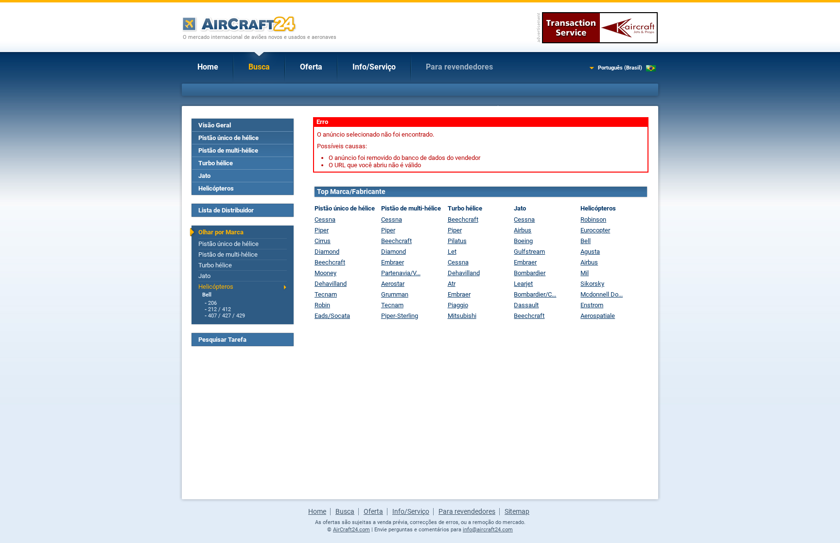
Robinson (593, 219)
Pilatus (457, 241)
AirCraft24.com (351, 529)
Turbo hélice (215, 163)
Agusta (590, 251)
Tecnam (326, 294)
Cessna (325, 219)
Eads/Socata (332, 315)
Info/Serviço (374, 66)
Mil (584, 273)
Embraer (392, 262)
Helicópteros (216, 188)
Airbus (522, 230)
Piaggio (458, 305)
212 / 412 (219, 309)
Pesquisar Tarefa (222, 339)
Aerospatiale (597, 315)
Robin (322, 305)
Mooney (325, 273)
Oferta (311, 66)
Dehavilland (331, 283)
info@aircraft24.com (488, 529)
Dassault (526, 305)
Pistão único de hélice (228, 137)
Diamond (327, 251)
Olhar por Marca (221, 232)
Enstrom (591, 305)
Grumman (394, 294)
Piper (322, 230)
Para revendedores (459, 66)
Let (452, 251)
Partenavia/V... (400, 273)
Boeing (523, 241)
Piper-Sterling (399, 315)
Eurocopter (595, 230)
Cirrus (323, 241)
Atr (451, 283)
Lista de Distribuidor (226, 210)
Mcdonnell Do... (601, 294)
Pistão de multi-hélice (228, 150)
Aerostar (392, 283)
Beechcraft (330, 262)
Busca (259, 66)
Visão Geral (214, 125)
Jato (204, 175)
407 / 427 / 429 (226, 316)
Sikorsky (592, 283)
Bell (206, 295)
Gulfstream (529, 251)
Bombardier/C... (535, 294)
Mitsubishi (462, 315)
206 (212, 303)
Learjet (523, 283)
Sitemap (517, 511)
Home (207, 66)
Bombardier (529, 273)
